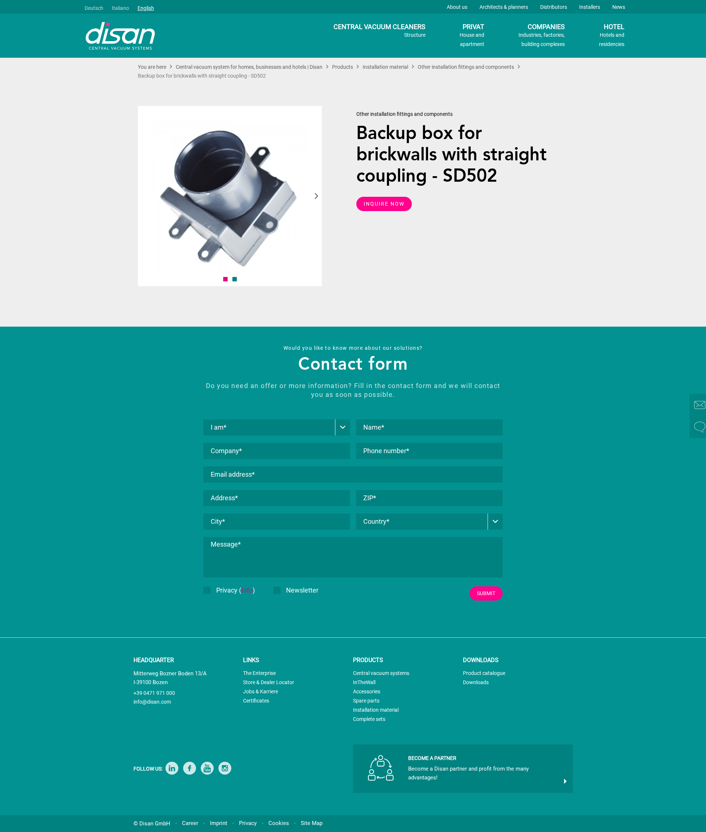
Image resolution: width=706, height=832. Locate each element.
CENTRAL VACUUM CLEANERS (379, 30)
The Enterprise (259, 673)
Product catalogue (484, 673)
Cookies (278, 823)
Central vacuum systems (381, 673)
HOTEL (611, 35)
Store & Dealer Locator (268, 682)
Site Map (311, 823)
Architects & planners (503, 7)
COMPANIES (541, 35)
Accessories (366, 691)
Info (247, 590)
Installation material (376, 710)
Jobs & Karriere (260, 691)
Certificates (256, 701)
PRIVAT (472, 35)
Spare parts (366, 701)
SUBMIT (486, 593)
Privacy (248, 823)
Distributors (553, 7)
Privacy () (235, 590)
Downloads (476, 682)
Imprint (218, 823)
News (618, 7)
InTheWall (364, 682)
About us (457, 7)
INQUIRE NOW (384, 204)
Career (190, 823)
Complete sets (369, 719)
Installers (589, 7)
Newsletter (302, 590)
